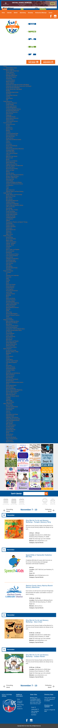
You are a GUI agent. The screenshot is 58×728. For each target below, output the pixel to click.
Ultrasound (8, 231)
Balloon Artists (9, 240)
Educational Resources (11, 75)
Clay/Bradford (43, 9)
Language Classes (10, 293)
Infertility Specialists (10, 217)
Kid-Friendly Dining (10, 336)
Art (6, 274)
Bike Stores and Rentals (12, 322)
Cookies (8, 248)
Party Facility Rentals (11, 261)
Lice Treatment (9, 219)
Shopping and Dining (8, 319)
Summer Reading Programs (12, 315)
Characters (8, 246)
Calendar (9, 12)
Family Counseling (10, 211)
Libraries (8, 155)
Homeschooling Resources (12, 110)
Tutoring (8, 97)
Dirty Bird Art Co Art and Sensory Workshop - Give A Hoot (37, 621)
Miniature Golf (9, 158)
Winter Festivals (10, 441)
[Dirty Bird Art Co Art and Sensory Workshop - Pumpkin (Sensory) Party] (14, 529)
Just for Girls (9, 292)
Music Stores (9, 339)
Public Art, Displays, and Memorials (14, 165)
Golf (7, 364)
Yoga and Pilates (10, 402)
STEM (7, 310)
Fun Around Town (7, 122)
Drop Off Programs (10, 74)
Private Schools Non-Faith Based (14, 89)
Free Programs (9, 289)
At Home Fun (9, 127)
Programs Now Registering (12, 303)
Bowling (8, 130)
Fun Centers (9, 144)
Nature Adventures (10, 162)
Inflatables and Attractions (12, 258)
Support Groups (10, 119)
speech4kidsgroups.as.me (42, 575)
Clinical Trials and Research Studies (14, 205)
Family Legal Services (11, 106)
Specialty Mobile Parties (11, 267)
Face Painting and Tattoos (12, 254)
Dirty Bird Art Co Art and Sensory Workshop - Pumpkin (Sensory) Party (38, 521)
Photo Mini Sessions (11, 425)
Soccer (7, 383)
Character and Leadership (12, 275)
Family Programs (10, 287)
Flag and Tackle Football (12, 361)
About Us (19, 706)
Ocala (22, 9)
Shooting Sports (10, 380)
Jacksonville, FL (35, 709)
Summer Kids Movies (11, 437)
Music (7, 296)
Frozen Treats (9, 335)
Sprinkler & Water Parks (11, 177)
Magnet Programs (10, 81)
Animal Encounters (10, 124)
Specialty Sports (10, 387)
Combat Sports (9, 356)
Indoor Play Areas (10, 151)
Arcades (8, 126)
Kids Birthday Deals (10, 260)
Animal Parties (9, 237)
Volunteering (9, 318)
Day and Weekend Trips (12, 135)
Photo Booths (9, 266)
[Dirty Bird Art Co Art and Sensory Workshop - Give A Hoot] (14, 628)
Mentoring (8, 295)
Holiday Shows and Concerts (13, 419)
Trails (7, 188)
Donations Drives (10, 408)
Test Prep (8, 93)
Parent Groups (9, 113)
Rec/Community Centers (12, 168)
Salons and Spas (10, 170)
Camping (8, 132)
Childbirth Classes (10, 202)
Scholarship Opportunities (12, 92)
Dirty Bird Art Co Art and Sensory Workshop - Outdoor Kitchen (37, 655)
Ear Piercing (9, 332)
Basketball (8, 353)
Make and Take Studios (11, 156)
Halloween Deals (10, 416)
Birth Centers (9, 197)
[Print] (44, 501)
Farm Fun (8, 412)
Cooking (8, 280)
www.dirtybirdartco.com (41, 640)
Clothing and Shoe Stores (12, 325)
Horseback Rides (10, 150)
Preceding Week (9, 510)
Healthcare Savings (10, 216)
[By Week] (13, 501)
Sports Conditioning (10, 388)
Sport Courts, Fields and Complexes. (15, 174)
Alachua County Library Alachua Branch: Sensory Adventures (39, 586)
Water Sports (9, 400)
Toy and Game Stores (11, 347)
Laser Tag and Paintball (11, 153)
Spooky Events (9, 434)
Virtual (7, 316)
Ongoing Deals (9, 422)
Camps (5, 66)
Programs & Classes (8, 271)
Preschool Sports (10, 376)
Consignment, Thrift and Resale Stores (15, 329)
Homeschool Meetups (41, 12)
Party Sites (8, 264)
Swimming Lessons (10, 394)
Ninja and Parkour (10, 374)
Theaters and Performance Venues (14, 184)
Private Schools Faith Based (12, 87)
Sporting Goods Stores (11, 344)
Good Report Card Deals (12, 414)
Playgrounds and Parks (11, 164)
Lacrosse (8, 371)
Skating (8, 171)
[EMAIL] (52, 501)
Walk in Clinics (9, 234)
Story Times (9, 312)
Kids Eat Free (9, 338)
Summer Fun (9, 435)
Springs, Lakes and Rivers (12, 176)
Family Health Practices (11, 214)
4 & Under (8, 272)
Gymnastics (9, 365)
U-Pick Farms (9, 440)
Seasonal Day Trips (10, 429)
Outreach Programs (10, 300)
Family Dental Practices (11, 213)
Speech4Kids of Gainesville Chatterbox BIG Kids (39, 556)
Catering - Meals (10, 245)
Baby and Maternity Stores (12, 321)
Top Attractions (9, 185)
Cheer (7, 354)
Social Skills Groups (10, 116)
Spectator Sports (10, 173)
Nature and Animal (10, 298)
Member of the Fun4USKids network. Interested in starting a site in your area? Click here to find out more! (35, 700)
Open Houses (9, 423)
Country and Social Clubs (12, 133)
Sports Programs (7, 348)
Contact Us (19, 708)
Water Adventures (10, 190)
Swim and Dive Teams (11, 393)
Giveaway (30, 12)
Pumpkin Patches (10, 426)
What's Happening (7, 403)
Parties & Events (7, 235)
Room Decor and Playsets (12, 341)
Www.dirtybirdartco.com (41, 540)
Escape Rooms (9, 138)
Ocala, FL (33, 707)
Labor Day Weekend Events (12, 420)
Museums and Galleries (11, 161)
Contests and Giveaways (12, 406)
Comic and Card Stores (11, 327)
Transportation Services (11, 95)
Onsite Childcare (10, 83)
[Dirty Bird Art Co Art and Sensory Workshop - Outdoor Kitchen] (14, 663)
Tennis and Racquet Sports (12, 396)
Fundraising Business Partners (13, 109)
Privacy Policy (20, 704)
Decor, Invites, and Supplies (12, 249)
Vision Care (9, 232)
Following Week (48, 510)
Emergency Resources (11, 103)
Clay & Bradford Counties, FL (35, 711)
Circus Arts (8, 277)
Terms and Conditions (19, 701)
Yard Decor (8, 269)
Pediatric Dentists (10, 225)
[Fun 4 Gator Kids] (12, 27)
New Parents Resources (12, 112)
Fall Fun (8, 411)
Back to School (9, 405)
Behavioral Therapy (10, 196)
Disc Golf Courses (10, 136)
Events (50, 12)
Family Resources (7, 101)
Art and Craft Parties (11, 238)
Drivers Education (10, 286)
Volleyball (8, 399)
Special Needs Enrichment (12, 307)
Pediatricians (9, 228)
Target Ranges (9, 180)
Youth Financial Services (12, 121)
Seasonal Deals (10, 431)
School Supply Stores (11, 342)
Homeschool (9, 78)
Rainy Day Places (10, 167)
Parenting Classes (10, 301)
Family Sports (9, 359)
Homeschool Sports (10, 368)
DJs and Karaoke (10, 251)
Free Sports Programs (11, 362)
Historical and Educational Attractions (15, 148)
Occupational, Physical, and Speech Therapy (16, 222)
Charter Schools (10, 72)
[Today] (21, 501)
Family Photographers (11, 107)
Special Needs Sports (11, 385)
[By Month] (6, 501)
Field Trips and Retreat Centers (13, 139)
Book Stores (9, 324)
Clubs (7, 278)
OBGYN (8, 220)
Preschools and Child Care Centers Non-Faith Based (18, 86)
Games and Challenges (11, 145)
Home (3, 12)
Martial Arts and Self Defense (13, 373)
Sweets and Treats (10, 345)
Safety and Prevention (11, 304)
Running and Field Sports (12, 379)
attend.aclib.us (38, 606)
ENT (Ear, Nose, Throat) (12, 209)
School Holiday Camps (11, 68)
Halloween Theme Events (12, 417)
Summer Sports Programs (12, 391)
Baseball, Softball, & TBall (12, 351)
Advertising (23, 12)
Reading (8, 90)
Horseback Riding (10, 370)
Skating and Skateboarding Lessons (14, 382)
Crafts (7, 281)
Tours (7, 187)
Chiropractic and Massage (12, 203)
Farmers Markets (10, 333)
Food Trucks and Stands (12, 255)
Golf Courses (9, 147)
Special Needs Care (11, 229)
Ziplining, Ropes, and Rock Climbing (14, 191)
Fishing (8, 141)
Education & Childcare (8, 69)
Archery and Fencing (11, 350)
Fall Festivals (9, 409)
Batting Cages (9, 129)
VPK (7, 100)
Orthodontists (9, 223)
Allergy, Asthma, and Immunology (14, 194)
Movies (7, 159)
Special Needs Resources (12, 118)
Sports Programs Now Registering (14, 390)
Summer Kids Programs (11, 313)
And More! (33, 714)
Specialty (8, 309)
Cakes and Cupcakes (11, 242)
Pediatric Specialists (11, 226)
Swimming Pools (10, 179)
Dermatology (9, 208)
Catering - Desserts (10, 243)
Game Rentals (9, 257)
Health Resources (7, 193)
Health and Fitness (10, 367)
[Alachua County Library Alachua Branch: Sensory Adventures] (14, 591)
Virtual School (9, 98)
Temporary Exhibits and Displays (14, 182)
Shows (7, 432)
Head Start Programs (11, 77)
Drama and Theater (10, 284)
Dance (7, 283)
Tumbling (8, 397)
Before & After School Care (12, 71)
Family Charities (10, 104)
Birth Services (9, 199)
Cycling (8, 358)
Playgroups (8, 115)
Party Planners (9, 263)
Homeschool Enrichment (12, 290)
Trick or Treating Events (11, 438)
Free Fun (8, 142)
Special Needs (39, 542)
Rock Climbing (9, 377)
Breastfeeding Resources (12, 200)
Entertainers (9, 252)
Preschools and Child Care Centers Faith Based (17, 84)
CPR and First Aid (10, 206)
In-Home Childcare (10, 80)
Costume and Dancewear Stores (14, 330)
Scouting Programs (10, 306)
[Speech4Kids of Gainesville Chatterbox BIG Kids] (14, 563)
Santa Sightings (10, 428)
